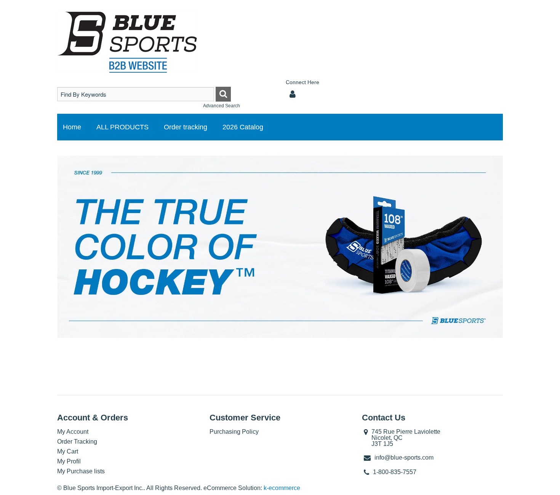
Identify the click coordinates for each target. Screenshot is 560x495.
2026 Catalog (242, 127)
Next (514, 247)
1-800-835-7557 (394, 472)
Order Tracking (77, 441)
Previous (46, 247)
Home (72, 127)
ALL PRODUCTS (122, 127)
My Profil (69, 461)
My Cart (67, 451)
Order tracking (185, 127)
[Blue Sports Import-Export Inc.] (127, 42)
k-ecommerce (282, 488)
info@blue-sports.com (404, 457)
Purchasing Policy (234, 431)
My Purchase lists (81, 471)
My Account (72, 431)
